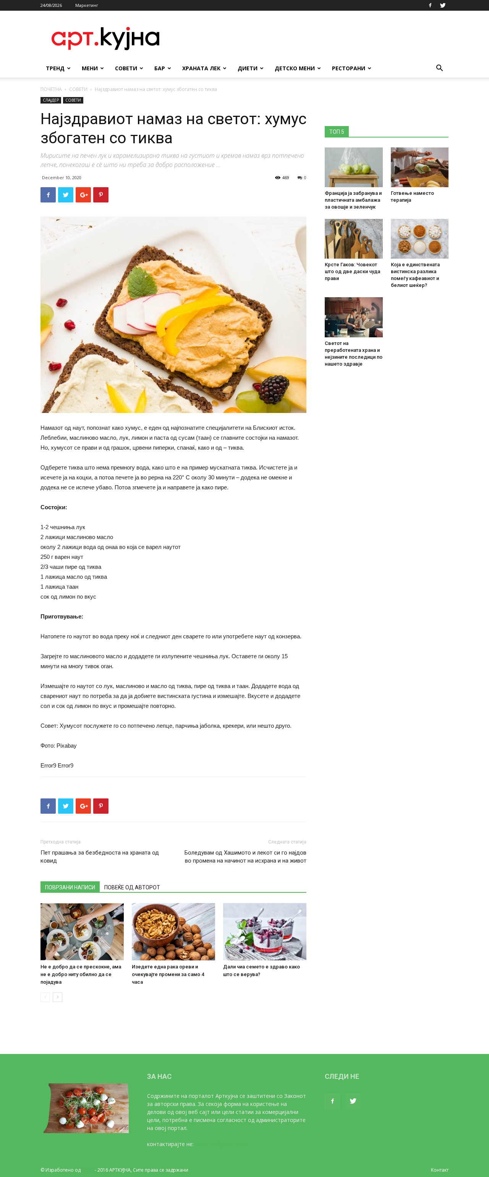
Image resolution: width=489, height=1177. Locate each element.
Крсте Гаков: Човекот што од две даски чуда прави (352, 271)
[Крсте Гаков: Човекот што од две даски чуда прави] (354, 239)
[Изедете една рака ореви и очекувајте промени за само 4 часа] (173, 931)
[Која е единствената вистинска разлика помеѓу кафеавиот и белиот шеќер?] (420, 239)
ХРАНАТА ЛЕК (201, 68)
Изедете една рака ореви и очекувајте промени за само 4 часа (168, 974)
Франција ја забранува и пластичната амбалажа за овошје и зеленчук (353, 200)
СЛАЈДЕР (51, 100)
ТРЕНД (55, 68)
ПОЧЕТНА (51, 89)
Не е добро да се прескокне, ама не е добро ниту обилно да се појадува (80, 974)
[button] (439, 69)
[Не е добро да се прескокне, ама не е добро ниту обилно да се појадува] (82, 931)
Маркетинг (86, 5)
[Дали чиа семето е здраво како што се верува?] (264, 931)
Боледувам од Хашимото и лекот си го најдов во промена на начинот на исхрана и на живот (245, 856)
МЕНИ (90, 68)
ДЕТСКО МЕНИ (295, 68)
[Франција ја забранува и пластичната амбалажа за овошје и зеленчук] (354, 167)
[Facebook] (430, 5)
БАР (159, 68)
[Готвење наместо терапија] (420, 167)
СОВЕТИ (126, 68)
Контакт (440, 1170)
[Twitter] (443, 5)
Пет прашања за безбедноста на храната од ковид (99, 856)
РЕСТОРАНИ (348, 68)
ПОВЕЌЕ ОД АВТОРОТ (132, 887)
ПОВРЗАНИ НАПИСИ (70, 887)
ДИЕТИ (247, 68)
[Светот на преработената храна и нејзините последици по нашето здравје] (354, 317)
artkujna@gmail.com (220, 1144)
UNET (88, 1170)
